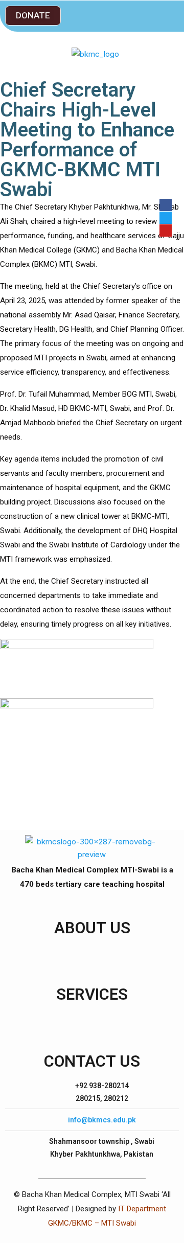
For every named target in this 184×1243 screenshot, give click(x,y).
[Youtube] (165, 230)
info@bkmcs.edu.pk (102, 1120)
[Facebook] (165, 205)
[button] (33, 16)
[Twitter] (165, 218)
